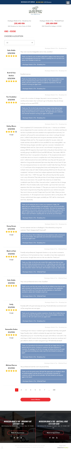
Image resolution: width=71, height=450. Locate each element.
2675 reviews (47, 2)
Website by (62, 447)
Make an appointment (17, 433)
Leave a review (35, 399)
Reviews (13, 31)
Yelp (21, 438)
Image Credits (62, 445)
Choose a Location (13, 36)
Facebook (14, 438)
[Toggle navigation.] (68, 3)
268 (54, 390)
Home (6, 31)
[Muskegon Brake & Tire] (35, 11)
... (49, 390)
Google (17, 438)
